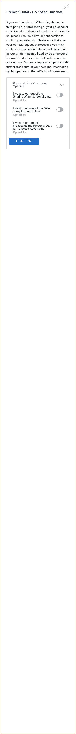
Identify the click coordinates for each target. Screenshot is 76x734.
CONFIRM (24, 141)
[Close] (68, 8)
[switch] (59, 95)
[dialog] (38, 367)
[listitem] (38, 85)
